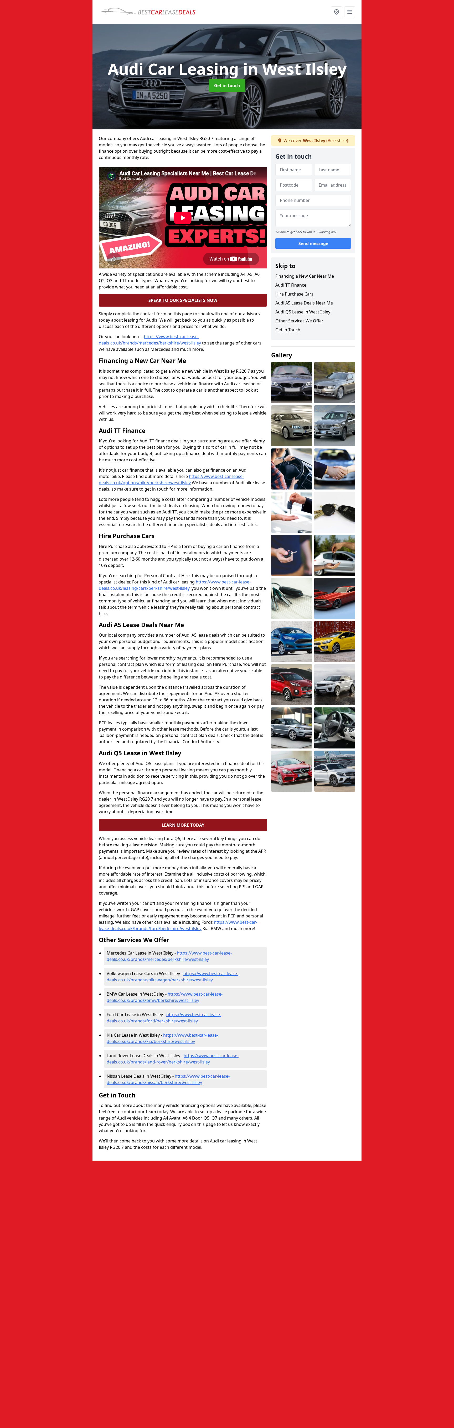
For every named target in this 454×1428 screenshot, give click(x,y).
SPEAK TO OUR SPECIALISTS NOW (182, 300)
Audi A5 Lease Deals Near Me (304, 303)
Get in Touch (287, 330)
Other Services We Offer (299, 321)
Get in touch (227, 85)
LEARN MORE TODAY (183, 825)
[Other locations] (336, 11)
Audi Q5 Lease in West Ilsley (302, 312)
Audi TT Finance (290, 285)
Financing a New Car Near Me (304, 276)
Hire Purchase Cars (294, 294)
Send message (313, 243)
